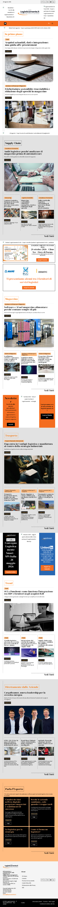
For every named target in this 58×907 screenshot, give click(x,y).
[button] (48, 23)
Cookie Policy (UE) (26, 883)
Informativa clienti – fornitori (40, 902)
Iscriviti (11, 424)
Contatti (24, 879)
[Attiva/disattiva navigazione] (52, 23)
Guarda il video (10, 572)
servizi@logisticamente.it (9, 894)
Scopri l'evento (42, 260)
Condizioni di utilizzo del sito (47, 904)
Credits (23, 903)
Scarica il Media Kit (47, 416)
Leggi (8, 823)
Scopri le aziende (29, 288)
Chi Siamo (24, 876)
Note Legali (52, 902)
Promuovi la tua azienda (28, 881)
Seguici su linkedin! (47, 568)
